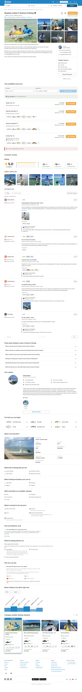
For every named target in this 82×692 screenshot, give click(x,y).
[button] (41, 104)
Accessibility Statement (56, 671)
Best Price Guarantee (73, 15)
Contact (6, 667)
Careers (6, 664)
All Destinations (39, 667)
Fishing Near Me (23, 667)
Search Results (25, 9)
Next (74, 337)
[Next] (77, 615)
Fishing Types (23, 664)
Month (7, 592)
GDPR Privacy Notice (56, 667)
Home (5, 9)
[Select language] (57, 2)
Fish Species (23, 665)
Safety (5, 669)
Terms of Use (54, 664)
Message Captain (36, 411)
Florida (15, 9)
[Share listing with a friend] (61, 13)
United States (10, 9)
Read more (24, 210)
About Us (6, 662)
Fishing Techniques (24, 662)
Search (72, 5)
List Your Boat (64, 1)
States (37, 664)
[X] (8, 679)
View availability (71, 103)
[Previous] (74, 615)
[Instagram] (11, 679)
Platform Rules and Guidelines (58, 669)
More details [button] (7, 536)
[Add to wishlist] (65, 13)
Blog (5, 665)
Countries (38, 662)
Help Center (54, 662)
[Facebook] (5, 679)
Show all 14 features (67, 74)
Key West (19, 9)
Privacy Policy (54, 665)
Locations (38, 665)
